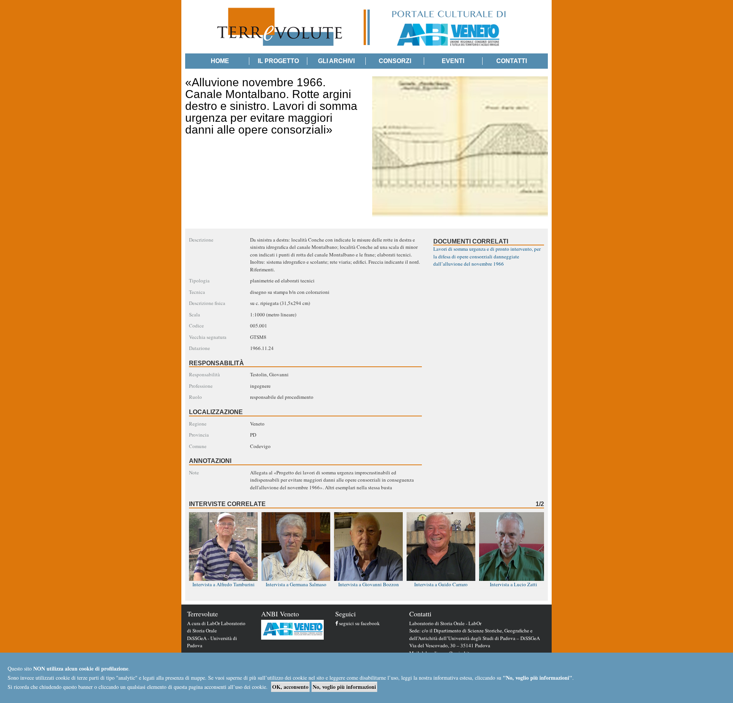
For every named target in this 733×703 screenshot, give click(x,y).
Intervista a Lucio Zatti (513, 584)
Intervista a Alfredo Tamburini (223, 584)
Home (220, 61)
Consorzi (395, 61)
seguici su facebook (359, 623)
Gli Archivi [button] (336, 61)
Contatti (511, 61)
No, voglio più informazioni (344, 687)
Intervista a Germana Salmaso (296, 584)
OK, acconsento (290, 687)
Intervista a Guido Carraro (441, 584)
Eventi (453, 61)
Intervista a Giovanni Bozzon (368, 584)
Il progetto (278, 61)
